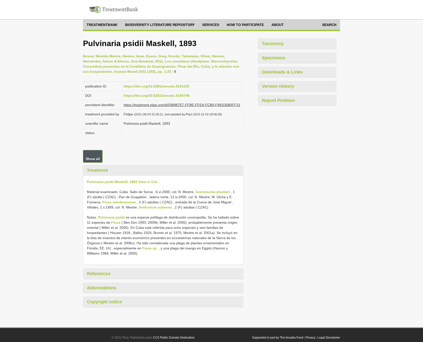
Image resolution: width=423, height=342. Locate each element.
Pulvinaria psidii (111, 217)
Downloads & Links (282, 72)
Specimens (273, 57)
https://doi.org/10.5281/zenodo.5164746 (156, 96)
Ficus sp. (150, 248)
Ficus (115, 222)
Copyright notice (104, 301)
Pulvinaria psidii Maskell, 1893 (112, 182)
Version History (278, 86)
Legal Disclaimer (328, 337)
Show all (93, 159)
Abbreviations (101, 287)
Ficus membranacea (119, 202)
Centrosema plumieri (212, 192)
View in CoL (148, 182)
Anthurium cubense (155, 207)
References (99, 273)
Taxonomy (273, 43)
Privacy (310, 337)
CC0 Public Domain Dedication (174, 337)
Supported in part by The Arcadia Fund (277, 337)
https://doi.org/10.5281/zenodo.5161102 (156, 86)
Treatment (97, 170)
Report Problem (278, 100)
